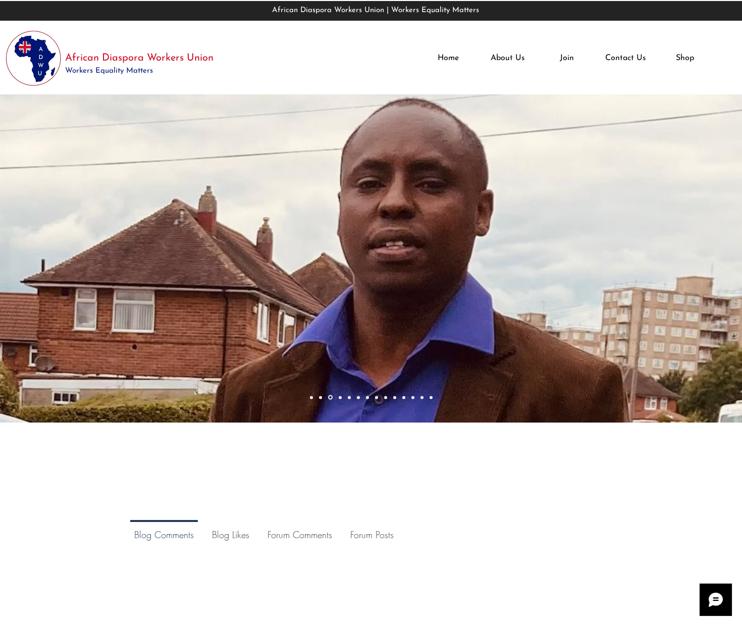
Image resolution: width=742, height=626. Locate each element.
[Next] (671, 259)
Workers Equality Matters (110, 71)
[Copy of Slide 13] (431, 397)
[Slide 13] (421, 397)
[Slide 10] (394, 397)
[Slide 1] (311, 397)
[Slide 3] (329, 397)
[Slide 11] (403, 397)
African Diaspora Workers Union (139, 58)
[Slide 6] (358, 397)
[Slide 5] (349, 397)
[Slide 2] (320, 397)
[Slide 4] (339, 397)
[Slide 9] (385, 397)
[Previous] (71, 259)
